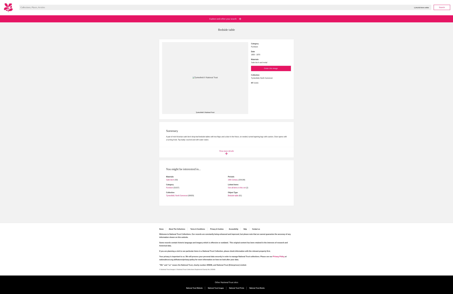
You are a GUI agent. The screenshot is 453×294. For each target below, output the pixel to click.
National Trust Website (194, 288)
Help (245, 229)
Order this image (271, 68)
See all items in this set (237, 188)
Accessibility (233, 229)
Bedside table (233, 196)
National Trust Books (257, 288)
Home (161, 229)
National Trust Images (216, 288)
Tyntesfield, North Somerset (177, 196)
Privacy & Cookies (217, 229)
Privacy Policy (279, 256)
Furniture (169, 188)
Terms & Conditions (197, 229)
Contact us (256, 229)
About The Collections (177, 229)
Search (442, 7)
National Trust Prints (236, 288)
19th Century (233, 180)
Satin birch (170, 180)
